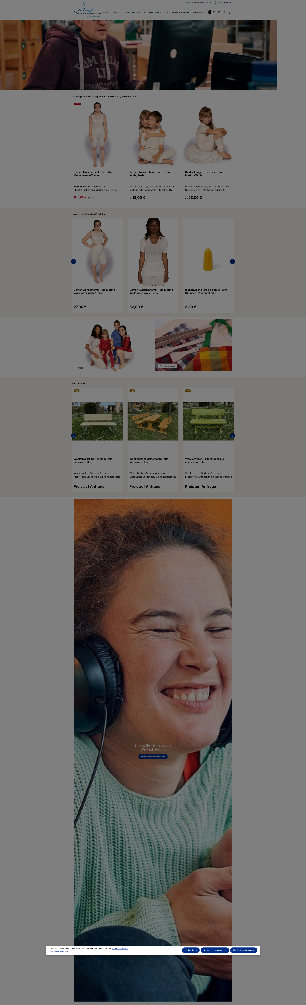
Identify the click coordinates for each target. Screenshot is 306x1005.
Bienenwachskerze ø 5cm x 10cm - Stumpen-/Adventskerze (207, 291)
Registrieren (205, 2)
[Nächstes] (209, 12)
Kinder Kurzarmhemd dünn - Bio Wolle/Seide (149, 174)
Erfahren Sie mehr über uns (153, 757)
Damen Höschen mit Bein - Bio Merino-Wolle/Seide (93, 174)
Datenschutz (54, 951)
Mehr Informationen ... (120, 948)
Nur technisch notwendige (215, 950)
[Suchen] (214, 12)
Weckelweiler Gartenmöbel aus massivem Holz (93, 460)
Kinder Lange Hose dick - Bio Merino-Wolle (203, 174)
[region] (153, 55)
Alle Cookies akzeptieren (243, 950)
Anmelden (190, 2)
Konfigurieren (191, 950)
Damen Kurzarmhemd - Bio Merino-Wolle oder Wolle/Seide (151, 291)
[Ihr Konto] (224, 12)
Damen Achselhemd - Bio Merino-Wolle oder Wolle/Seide (95, 291)
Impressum (64, 951)
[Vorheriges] (73, 261)
